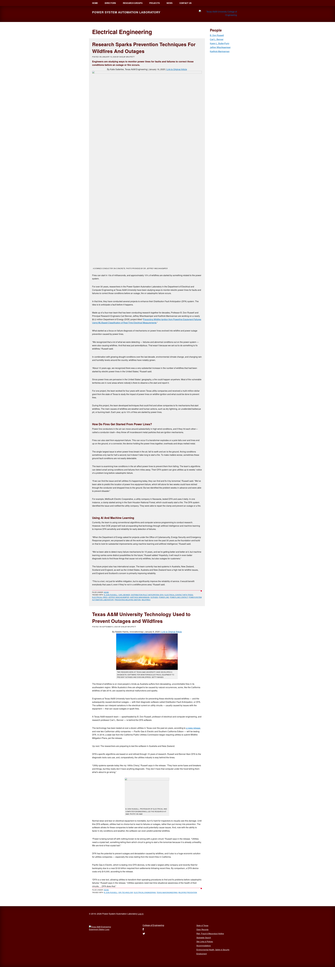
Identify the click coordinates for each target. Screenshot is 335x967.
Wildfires (146, 600)
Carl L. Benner (216, 39)
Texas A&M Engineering (167, 892)
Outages (154, 597)
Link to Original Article (177, 69)
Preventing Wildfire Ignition (128, 600)
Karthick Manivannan (140, 597)
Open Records (202, 929)
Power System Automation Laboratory (126, 12)
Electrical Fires (99, 597)
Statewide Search (203, 937)
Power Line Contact (179, 597)
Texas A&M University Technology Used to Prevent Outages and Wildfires (141, 617)
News (106, 592)
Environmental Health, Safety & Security (212, 949)
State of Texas (202, 925)
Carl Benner (124, 595)
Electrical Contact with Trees (178, 595)
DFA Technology (125, 892)
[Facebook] (143, 929)
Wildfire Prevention (187, 892)
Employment (201, 953)
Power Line (164, 597)
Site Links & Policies (204, 941)
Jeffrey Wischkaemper (118, 597)
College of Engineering (153, 925)
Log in (141, 913)
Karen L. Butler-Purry (219, 43)
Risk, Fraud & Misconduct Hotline (210, 933)
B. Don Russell (111, 595)
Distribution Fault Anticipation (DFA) (147, 595)
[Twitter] (144, 933)
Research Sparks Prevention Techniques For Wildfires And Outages (144, 47)
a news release (193, 727)
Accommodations (203, 945)
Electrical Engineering (145, 892)
